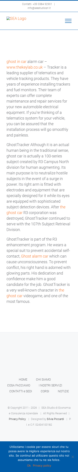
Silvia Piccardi (55, 419)
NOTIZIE (63, 391)
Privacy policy (42, 465)
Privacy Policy (17, 419)
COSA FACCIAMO (18, 385)
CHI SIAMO (43, 379)
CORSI (45, 391)
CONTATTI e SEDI (20, 391)
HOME (23, 379)
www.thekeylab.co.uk (24, 67)
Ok (29, 465)
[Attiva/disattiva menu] (68, 21)
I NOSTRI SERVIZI (50, 385)
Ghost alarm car (34, 256)
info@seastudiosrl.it (39, 8)
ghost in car (16, 61)
